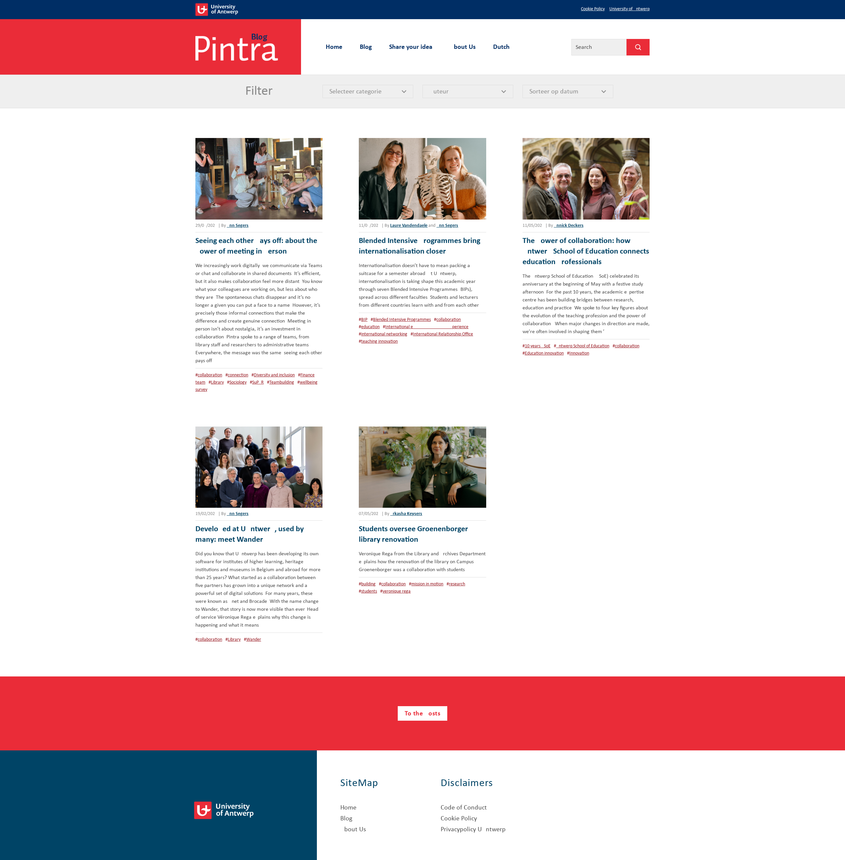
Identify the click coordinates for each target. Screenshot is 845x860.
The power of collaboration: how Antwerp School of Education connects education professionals (586, 251)
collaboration (210, 375)
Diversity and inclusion (274, 375)
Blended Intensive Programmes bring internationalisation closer (419, 246)
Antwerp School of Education (582, 346)
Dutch (501, 47)
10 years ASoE (538, 346)
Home (334, 47)
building (368, 584)
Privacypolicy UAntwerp (473, 829)
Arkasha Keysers (406, 513)
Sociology (238, 382)
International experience (426, 327)
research (457, 584)
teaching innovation (379, 341)
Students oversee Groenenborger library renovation (413, 534)
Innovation (579, 353)
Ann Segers (238, 225)
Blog (366, 47)
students (369, 591)
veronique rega (397, 591)
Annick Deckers (569, 225)
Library (217, 382)
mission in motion (427, 584)
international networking (384, 334)
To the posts (422, 713)
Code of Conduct (464, 808)
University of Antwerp (629, 9)
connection (238, 375)
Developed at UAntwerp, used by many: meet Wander (249, 534)
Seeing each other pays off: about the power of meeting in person (256, 246)
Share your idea (410, 47)
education (370, 327)
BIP (364, 319)
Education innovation (544, 353)
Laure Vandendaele (408, 225)
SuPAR (258, 382)
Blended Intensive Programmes (402, 319)
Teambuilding (281, 382)
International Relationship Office (443, 334)
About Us (463, 47)
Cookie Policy (593, 9)
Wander (253, 639)
